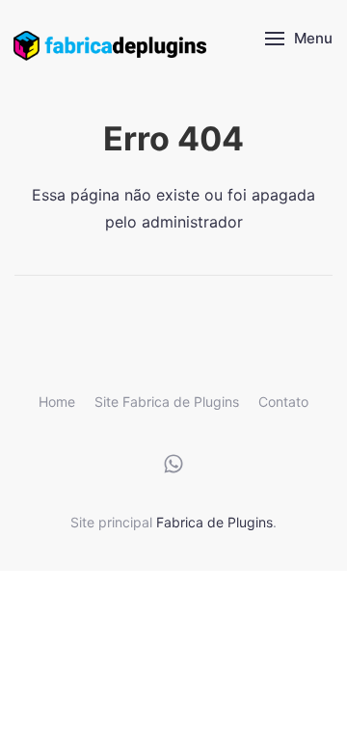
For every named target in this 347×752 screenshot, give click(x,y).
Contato (283, 401)
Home (57, 401)
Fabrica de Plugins (214, 522)
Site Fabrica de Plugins (166, 401)
